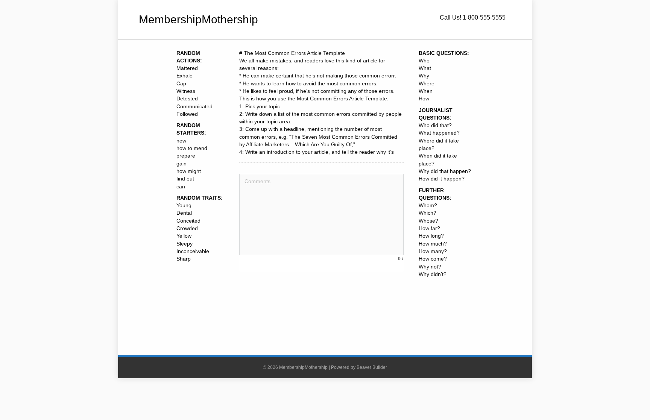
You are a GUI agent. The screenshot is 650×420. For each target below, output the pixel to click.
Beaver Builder (372, 367)
